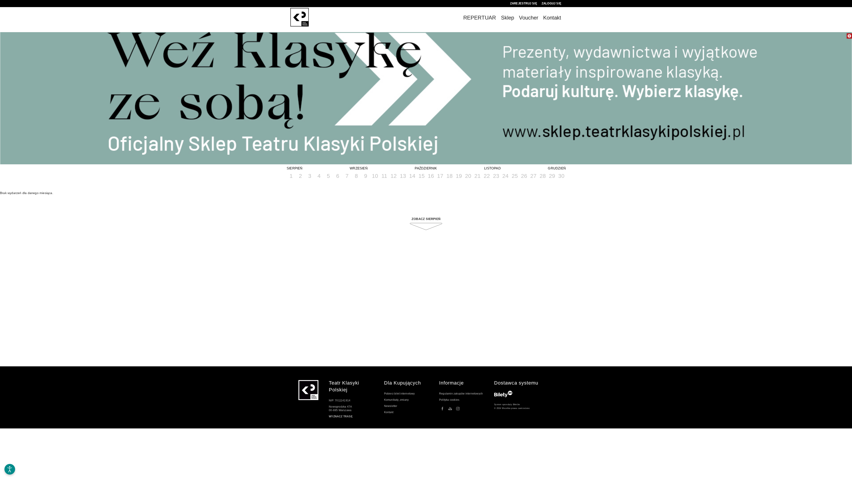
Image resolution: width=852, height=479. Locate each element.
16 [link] (431, 176)
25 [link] (515, 176)
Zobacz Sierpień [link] (426, 219)
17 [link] (440, 176)
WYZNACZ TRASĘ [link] (341, 416)
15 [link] (421, 176)
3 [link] (309, 176)
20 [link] (468, 176)
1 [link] (291, 176)
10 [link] (375, 176)
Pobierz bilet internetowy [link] (399, 393)
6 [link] (337, 176)
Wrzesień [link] (359, 168)
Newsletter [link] (390, 406)
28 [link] (543, 176)
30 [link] (561, 176)
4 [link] (319, 176)
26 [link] (524, 176)
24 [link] (505, 176)
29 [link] (552, 176)
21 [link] (477, 176)
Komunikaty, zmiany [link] (396, 399)
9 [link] (365, 176)
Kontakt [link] (388, 412)
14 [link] (412, 176)
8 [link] (356, 176)
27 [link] (533, 176)
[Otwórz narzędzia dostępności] (9, 469)
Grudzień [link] (557, 168)
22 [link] (487, 176)
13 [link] (403, 176)
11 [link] (384, 176)
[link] (849, 36)
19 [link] (459, 176)
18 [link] (449, 176)
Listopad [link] (492, 168)
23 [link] (496, 176)
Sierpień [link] (295, 168)
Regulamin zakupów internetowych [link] (461, 393)
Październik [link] (426, 168)
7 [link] (347, 176)
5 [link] (328, 176)
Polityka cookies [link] (449, 399)
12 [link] (393, 176)
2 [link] (300, 176)
